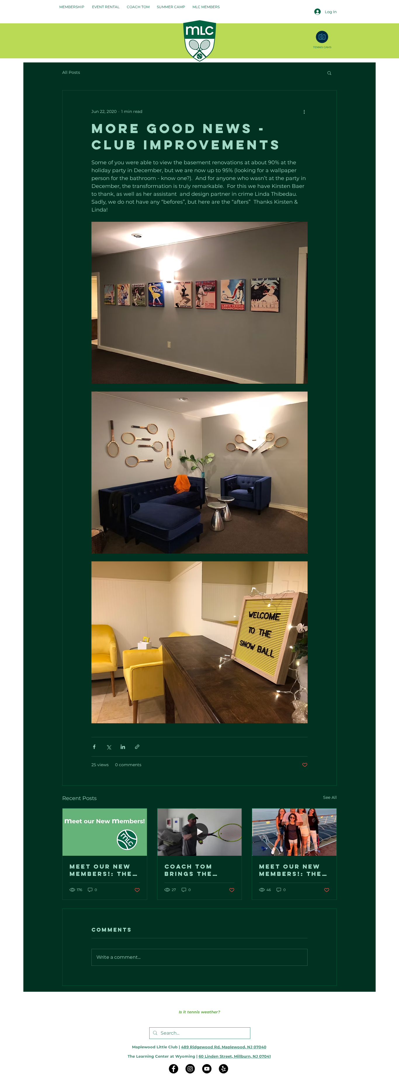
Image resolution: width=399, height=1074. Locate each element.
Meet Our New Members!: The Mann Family (290, 870)
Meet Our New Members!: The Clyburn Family (103, 870)
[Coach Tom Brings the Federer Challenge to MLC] (199, 832)
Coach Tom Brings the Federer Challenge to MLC (194, 870)
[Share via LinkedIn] (123, 747)
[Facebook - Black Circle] (173, 1068)
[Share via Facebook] (94, 747)
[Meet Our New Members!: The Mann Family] (294, 832)
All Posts (71, 72)
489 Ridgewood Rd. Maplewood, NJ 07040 (223, 1047)
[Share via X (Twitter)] (108, 747)
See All (330, 797)
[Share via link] (137, 747)
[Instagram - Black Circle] (190, 1068)
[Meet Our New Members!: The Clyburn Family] (105, 832)
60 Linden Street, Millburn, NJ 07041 (235, 1056)
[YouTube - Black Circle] (206, 1068)
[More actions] (304, 111)
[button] (329, 72)
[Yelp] (223, 1068)
